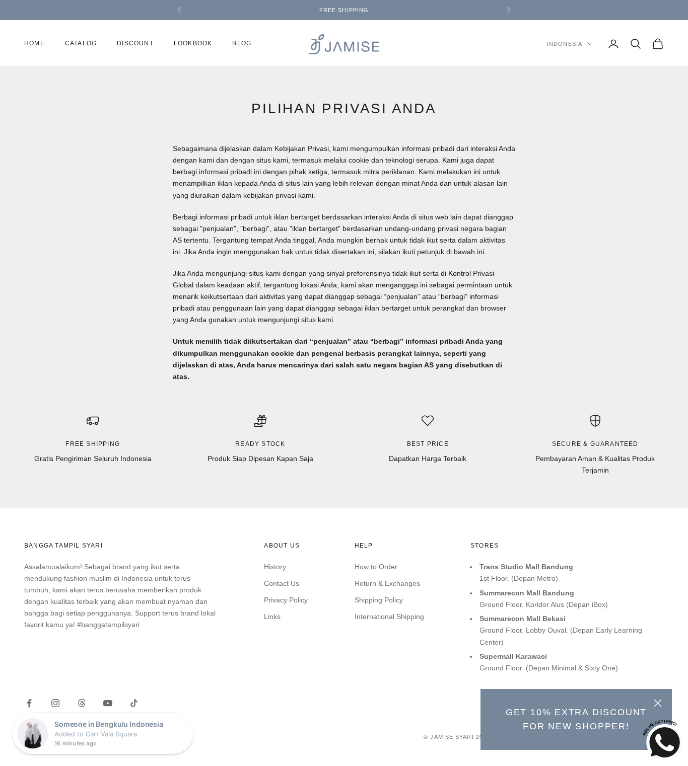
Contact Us (281, 583)
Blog (241, 43)
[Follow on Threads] (82, 703)
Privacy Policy (286, 600)
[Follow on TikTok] (134, 703)
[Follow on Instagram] (55, 703)
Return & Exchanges (387, 583)
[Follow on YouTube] (108, 703)
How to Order (376, 567)
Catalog (81, 43)
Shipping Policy (379, 600)
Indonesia (564, 44)
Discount (135, 43)
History (275, 567)
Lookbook (193, 43)
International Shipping (389, 616)
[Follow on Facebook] (29, 703)
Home (34, 43)
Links (272, 616)
